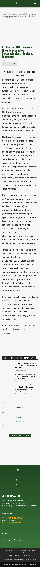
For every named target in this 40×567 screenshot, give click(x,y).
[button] (4, 3)
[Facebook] (11, 348)
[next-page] (7, 397)
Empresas (11, 14)
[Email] (30, 348)
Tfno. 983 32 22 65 (12, 518)
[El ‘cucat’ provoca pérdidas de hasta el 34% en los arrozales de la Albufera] (7, 366)
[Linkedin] (26, 348)
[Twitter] (20, 540)
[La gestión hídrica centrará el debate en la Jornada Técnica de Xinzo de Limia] (7, 377)
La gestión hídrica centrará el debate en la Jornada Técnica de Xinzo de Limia (26, 376)
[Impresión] (35, 348)
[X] (16, 348)
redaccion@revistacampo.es (12, 523)
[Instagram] (9, 540)
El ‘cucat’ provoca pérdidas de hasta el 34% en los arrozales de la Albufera (26, 365)
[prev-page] (3, 397)
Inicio (4, 14)
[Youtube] (15, 540)
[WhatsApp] (21, 348)
